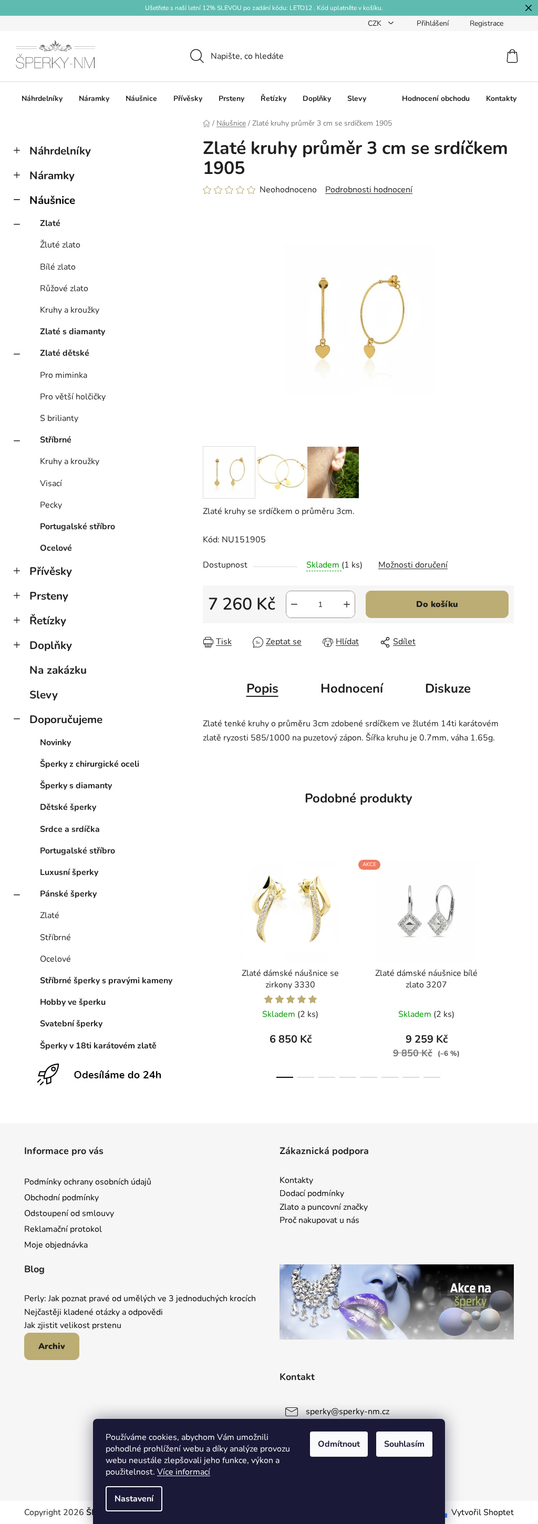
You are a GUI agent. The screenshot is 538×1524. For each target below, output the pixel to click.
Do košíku (437, 604)
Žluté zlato (60, 245)
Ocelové (56, 548)
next (505, 965)
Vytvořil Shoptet (482, 1512)
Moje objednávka (56, 1245)
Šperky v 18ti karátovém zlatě (98, 1046)
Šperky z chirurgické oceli (89, 764)
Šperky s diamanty (76, 785)
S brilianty (59, 418)
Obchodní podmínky (61, 1197)
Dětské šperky (68, 807)
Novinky (55, 742)
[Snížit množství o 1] (294, 604)
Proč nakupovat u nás (319, 1221)
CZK (376, 23)
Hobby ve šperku (73, 1002)
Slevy (43, 694)
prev (211, 965)
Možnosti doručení (413, 565)
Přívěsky (50, 571)
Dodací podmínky (312, 1194)
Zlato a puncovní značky (324, 1207)
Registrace (486, 23)
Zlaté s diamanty (72, 331)
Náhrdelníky (60, 150)
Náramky (52, 175)
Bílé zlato (58, 267)
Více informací (183, 1472)
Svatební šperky (71, 1023)
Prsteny (48, 596)
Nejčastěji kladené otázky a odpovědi (93, 1312)
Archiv (51, 1346)
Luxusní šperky (69, 872)
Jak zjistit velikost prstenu (72, 1326)
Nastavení (134, 1499)
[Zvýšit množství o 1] (347, 604)
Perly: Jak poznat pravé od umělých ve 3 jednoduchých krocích (140, 1299)
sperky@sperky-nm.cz (347, 1411)
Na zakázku (58, 670)
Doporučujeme (65, 719)
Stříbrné (55, 440)
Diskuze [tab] (448, 688)
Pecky (51, 505)
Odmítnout (339, 1444)
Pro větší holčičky (73, 397)
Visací (51, 483)
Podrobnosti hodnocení (368, 189)
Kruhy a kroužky (69, 310)
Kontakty (296, 1181)
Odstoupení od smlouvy (69, 1213)
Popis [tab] (262, 688)
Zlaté (50, 223)
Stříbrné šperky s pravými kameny (106, 980)
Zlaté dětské (64, 353)
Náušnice (52, 200)
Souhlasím (404, 1444)
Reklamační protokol (63, 1229)
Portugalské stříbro (77, 526)
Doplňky (50, 645)
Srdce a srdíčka (70, 829)
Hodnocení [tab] (351, 688)
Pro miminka (63, 375)
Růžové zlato (64, 288)
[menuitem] (42, 99)
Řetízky (47, 620)
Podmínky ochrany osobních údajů (87, 1182)
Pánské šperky (68, 894)
